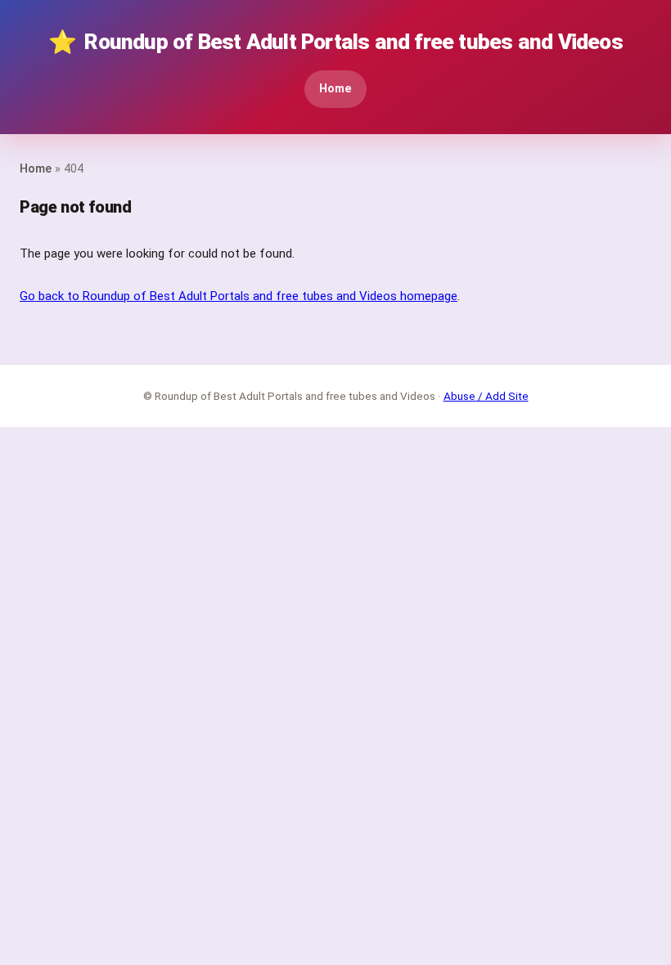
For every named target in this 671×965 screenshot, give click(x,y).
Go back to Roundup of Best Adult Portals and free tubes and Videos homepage (238, 296)
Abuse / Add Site (486, 395)
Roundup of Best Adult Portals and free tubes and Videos (335, 42)
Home (335, 89)
